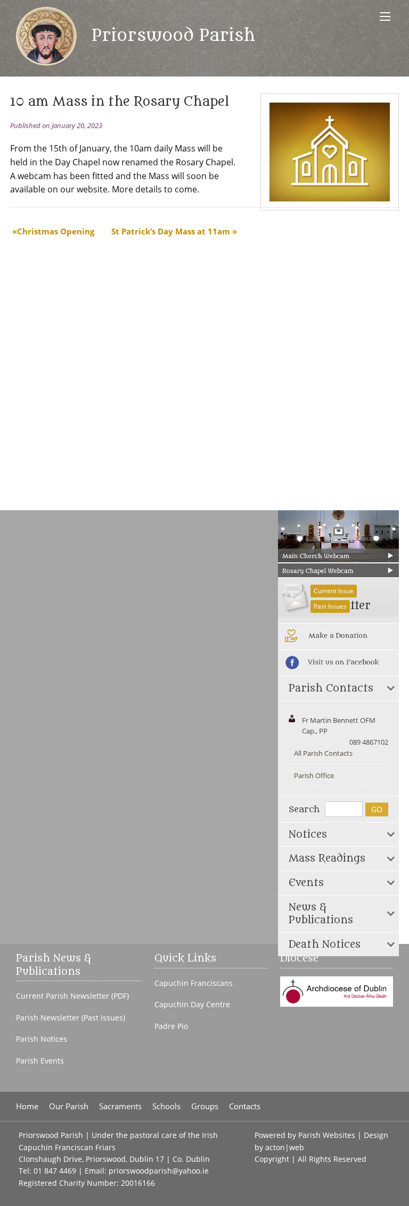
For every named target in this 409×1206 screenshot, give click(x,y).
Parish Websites (326, 1135)
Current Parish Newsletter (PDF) (72, 996)
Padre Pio (171, 1026)
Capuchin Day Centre (192, 1004)
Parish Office (314, 775)
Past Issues (330, 606)
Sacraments (120, 1106)
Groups (204, 1106)
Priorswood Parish (170, 36)
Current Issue (334, 590)
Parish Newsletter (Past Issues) (70, 1018)
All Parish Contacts (323, 753)
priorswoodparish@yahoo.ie (159, 1171)
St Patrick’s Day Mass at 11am (170, 231)
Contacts (244, 1106)
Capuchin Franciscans (193, 983)
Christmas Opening (55, 231)
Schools (166, 1106)
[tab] (338, 689)
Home (27, 1106)
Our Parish (68, 1106)
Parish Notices (41, 1039)
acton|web (284, 1147)
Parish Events (40, 1061)
